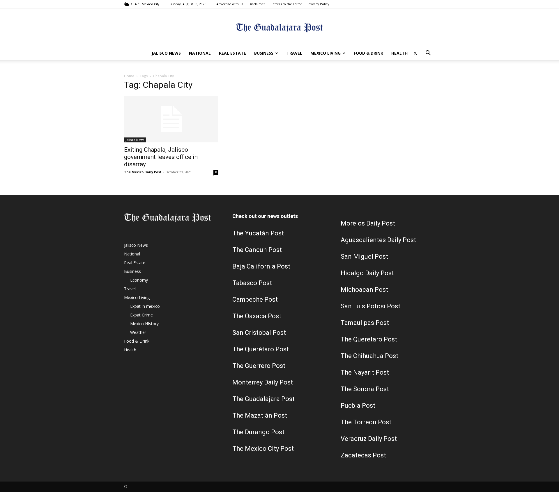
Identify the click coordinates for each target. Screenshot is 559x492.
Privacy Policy (318, 4)
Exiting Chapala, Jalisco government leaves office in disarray (161, 157)
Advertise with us (229, 4)
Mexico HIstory (144, 323)
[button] (428, 53)
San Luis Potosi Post (370, 306)
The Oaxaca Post (256, 316)
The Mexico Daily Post (142, 172)
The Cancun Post (257, 249)
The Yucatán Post (258, 233)
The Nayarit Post (365, 372)
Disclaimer (257, 4)
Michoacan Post (364, 289)
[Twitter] (415, 53)
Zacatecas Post (363, 455)
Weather (138, 332)
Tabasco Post (252, 283)
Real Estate (232, 53)
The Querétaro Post (260, 349)
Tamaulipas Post (365, 322)
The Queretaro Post (369, 339)
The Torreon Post (366, 422)
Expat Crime (141, 315)
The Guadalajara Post (263, 398)
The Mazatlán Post (259, 415)
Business (263, 53)
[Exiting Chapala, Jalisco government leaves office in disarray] (171, 119)
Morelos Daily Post (368, 223)
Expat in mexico (145, 306)
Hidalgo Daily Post (367, 273)
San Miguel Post (364, 256)
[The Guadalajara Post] (279, 27)
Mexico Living (325, 53)
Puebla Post (358, 405)
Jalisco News (166, 53)
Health (399, 53)
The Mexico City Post (263, 448)
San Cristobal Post (259, 332)
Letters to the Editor (286, 4)
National (200, 53)
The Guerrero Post (258, 365)
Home (129, 76)
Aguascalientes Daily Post (378, 240)
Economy (139, 280)
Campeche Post (255, 299)
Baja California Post (261, 266)
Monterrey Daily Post (262, 382)
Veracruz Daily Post (369, 438)
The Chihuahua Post (369, 355)
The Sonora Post (365, 389)
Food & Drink (368, 53)
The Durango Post (258, 432)
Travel (294, 53)
